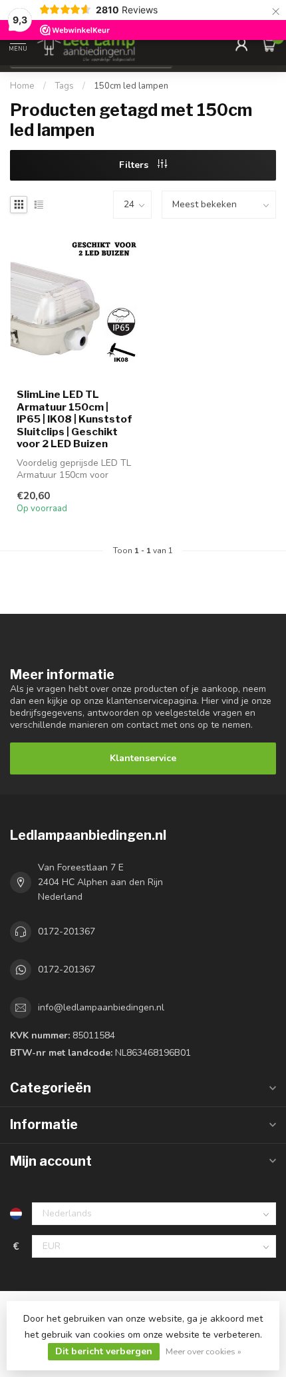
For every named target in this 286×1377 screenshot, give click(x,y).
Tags (64, 86)
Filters (135, 165)
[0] (268, 44)
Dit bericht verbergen (103, 1351)
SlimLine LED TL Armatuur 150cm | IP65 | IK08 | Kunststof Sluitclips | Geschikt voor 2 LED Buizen (74, 419)
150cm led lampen (131, 86)
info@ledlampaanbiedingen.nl (101, 1007)
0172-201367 (66, 931)
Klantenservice (143, 758)
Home (22, 86)
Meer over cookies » (203, 1351)
